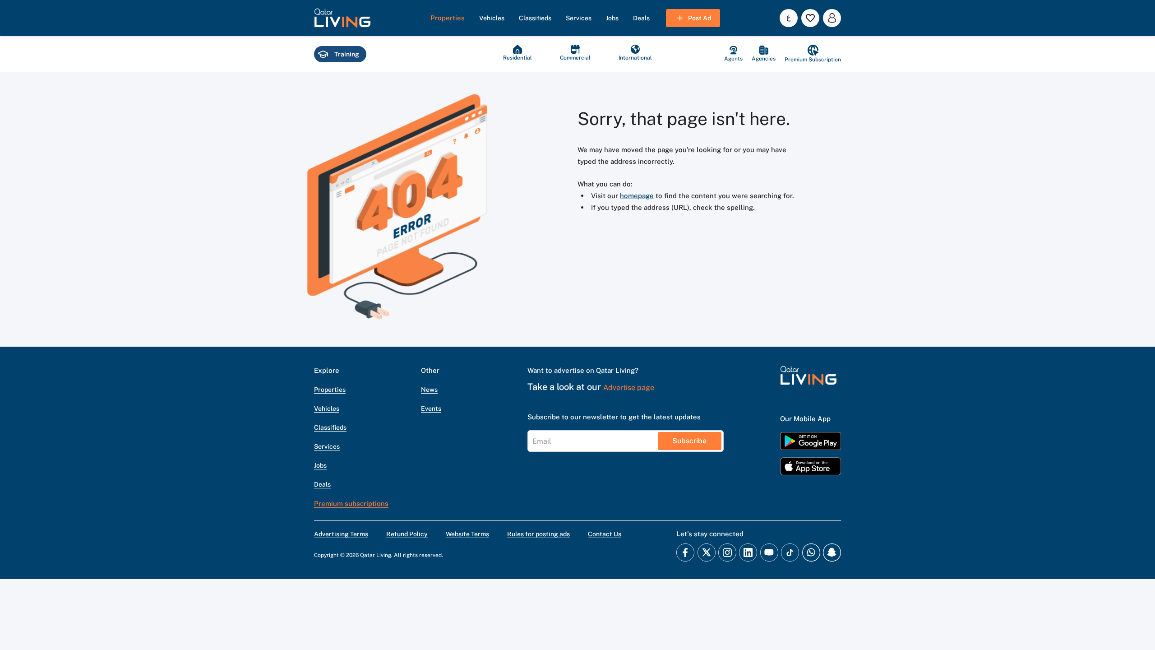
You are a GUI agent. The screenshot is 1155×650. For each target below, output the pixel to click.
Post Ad (699, 18)
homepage (637, 196)
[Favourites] (810, 18)
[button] (342, 18)
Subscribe (689, 440)
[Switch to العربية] (789, 18)
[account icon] (832, 18)
